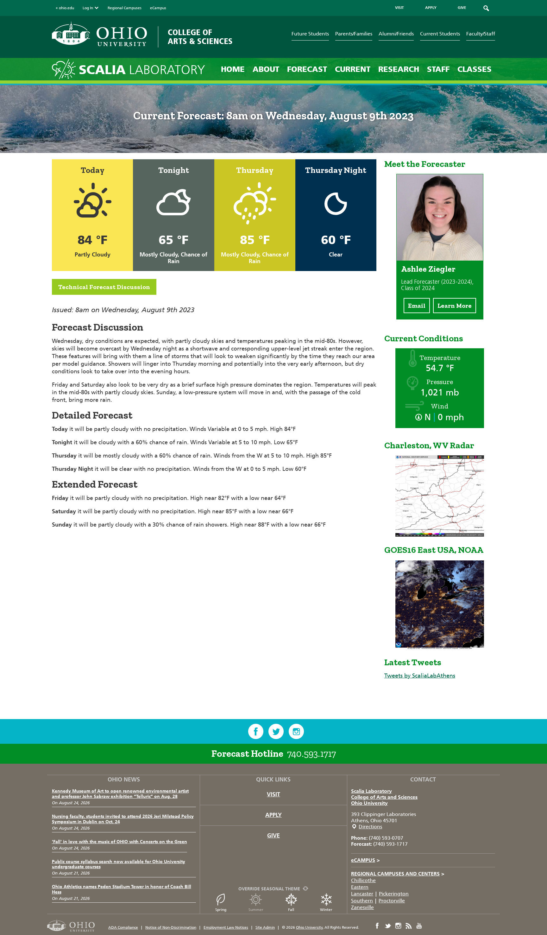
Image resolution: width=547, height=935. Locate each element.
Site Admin (265, 927)
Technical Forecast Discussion (104, 287)
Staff (438, 69)
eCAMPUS (365, 860)
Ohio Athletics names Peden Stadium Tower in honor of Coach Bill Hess (121, 889)
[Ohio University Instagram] (398, 926)
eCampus (158, 8)
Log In (88, 8)
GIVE (462, 7)
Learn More (454, 305)
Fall (291, 909)
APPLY (431, 7)
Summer (255, 909)
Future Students (310, 34)
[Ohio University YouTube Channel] (419, 926)
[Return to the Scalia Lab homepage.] (65, 69)
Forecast (307, 69)
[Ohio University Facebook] (377, 926)
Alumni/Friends (396, 34)
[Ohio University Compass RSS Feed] (408, 926)
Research (398, 69)
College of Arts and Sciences (384, 797)
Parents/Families (353, 34)
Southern (362, 901)
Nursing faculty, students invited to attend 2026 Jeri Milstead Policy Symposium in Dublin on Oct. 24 (123, 819)
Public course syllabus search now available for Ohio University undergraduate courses (118, 864)
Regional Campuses (124, 8)
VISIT (399, 7)
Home (233, 69)
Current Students (440, 34)
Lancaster (362, 894)
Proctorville (392, 901)
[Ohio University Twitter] (388, 926)
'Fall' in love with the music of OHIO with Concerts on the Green (119, 841)
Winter (326, 909)
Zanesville (362, 907)
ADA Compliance (123, 927)
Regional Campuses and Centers (397, 874)
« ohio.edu (65, 8)
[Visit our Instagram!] (296, 731)
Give (273, 835)
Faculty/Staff (480, 34)
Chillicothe (363, 880)
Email (416, 305)
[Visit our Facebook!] (255, 731)
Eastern (359, 887)
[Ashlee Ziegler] (439, 258)
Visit (273, 794)
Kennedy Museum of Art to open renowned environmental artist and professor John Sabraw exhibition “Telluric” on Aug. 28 (120, 793)
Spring (220, 909)
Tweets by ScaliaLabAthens (419, 675)
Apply (273, 815)
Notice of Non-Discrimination (170, 927)
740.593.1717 (311, 753)
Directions (370, 827)
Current (352, 69)
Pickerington (394, 894)
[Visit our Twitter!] (276, 731)
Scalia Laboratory (371, 791)
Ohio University (369, 803)
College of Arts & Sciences (200, 37)
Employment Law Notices (226, 927)
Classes (474, 69)
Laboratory (142, 69)
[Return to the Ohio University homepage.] (99, 34)
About (266, 69)
